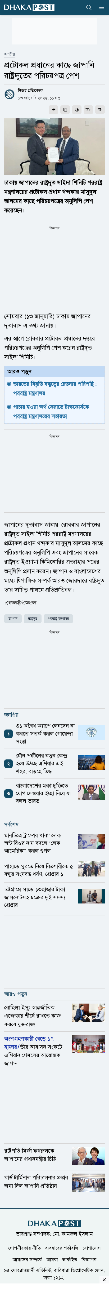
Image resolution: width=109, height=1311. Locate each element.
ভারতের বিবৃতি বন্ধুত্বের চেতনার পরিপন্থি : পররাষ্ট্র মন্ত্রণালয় (55, 389)
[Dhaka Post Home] (54, 1223)
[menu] (100, 7)
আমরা (52, 1260)
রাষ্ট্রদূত (32, 618)
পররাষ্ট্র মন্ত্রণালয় (58, 618)
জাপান (12, 618)
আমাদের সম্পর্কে (27, 1260)
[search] (89, 7)
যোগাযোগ (92, 1248)
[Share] (53, 109)
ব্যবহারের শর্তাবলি (61, 1248)
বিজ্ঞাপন (89, 1260)
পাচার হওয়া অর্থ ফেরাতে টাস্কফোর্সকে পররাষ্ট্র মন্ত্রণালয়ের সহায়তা (52, 412)
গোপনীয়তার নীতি (24, 1248)
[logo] (29, 7)
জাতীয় (9, 54)
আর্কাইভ (69, 1260)
